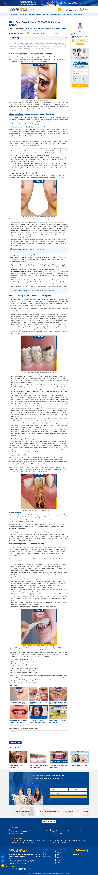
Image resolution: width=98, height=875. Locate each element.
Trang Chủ (11, 18)
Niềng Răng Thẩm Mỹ (35, 14)
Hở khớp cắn (84, 82)
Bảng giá (45, 14)
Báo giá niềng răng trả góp (49, 811)
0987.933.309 (81, 851)
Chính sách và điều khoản (44, 856)
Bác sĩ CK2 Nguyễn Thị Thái (35, 28)
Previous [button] (7, 760)
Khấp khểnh (84, 77)
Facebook (59, 852)
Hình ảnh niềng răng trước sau (76, 811)
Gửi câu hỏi (79, 85)
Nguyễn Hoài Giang (40, 33)
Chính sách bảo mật (42, 854)
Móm (74, 78)
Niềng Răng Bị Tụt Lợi (25, 290)
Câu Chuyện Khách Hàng (57, 14)
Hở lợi (84, 79)
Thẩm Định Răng (78, 14)
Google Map (60, 860)
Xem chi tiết (79, 44)
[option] (18, 759)
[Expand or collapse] (67, 38)
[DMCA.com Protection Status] (77, 854)
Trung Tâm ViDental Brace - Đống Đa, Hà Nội (29, 30)
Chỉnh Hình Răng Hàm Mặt (59, 28)
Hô (74, 76)
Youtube (59, 857)
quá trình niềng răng (15, 59)
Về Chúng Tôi (22, 14)
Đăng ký (68, 797)
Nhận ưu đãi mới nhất (21, 811)
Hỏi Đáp (69, 14)
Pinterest (59, 862)
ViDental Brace (44, 873)
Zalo (58, 854)
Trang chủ (13, 14)
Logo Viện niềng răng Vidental (18, 9)
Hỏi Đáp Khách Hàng (20, 18)
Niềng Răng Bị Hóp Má (25, 249)
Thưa (74, 80)
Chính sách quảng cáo (43, 852)
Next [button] (90, 760)
